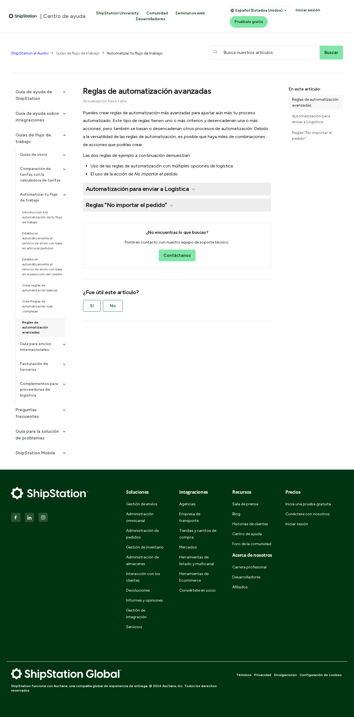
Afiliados (240, 587)
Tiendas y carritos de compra (197, 534)
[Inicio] (23, 16)
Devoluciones (138, 590)
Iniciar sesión (308, 10)
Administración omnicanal (139, 517)
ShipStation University (117, 13)
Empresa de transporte (189, 517)
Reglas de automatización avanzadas (35, 327)
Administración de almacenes (142, 560)
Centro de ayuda (247, 534)
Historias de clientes (250, 524)
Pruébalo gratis (249, 21)
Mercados (188, 547)
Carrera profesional (249, 567)
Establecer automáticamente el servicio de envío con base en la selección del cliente (42, 266)
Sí (92, 305)
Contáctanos (177, 255)
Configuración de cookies (321, 675)
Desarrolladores (150, 19)
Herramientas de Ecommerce (194, 577)
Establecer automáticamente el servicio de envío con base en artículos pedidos (42, 240)
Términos (243, 675)
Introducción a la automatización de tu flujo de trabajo (42, 217)
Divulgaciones (285, 675)
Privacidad (262, 675)
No (113, 305)
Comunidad (157, 13)
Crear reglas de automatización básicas (39, 287)
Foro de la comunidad (251, 544)
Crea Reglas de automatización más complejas (37, 306)
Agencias (187, 504)
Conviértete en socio (197, 590)
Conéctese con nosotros (307, 514)
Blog (236, 514)
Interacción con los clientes (143, 577)
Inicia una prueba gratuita (308, 504)
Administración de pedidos (142, 534)
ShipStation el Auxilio (30, 53)
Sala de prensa (245, 504)
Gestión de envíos (141, 504)
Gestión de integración (136, 613)
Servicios (134, 627)
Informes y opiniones (144, 600)
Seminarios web (190, 13)
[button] (38, 95)
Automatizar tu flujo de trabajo (135, 53)
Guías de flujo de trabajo (78, 53)
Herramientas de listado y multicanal (196, 560)
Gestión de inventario (145, 547)
